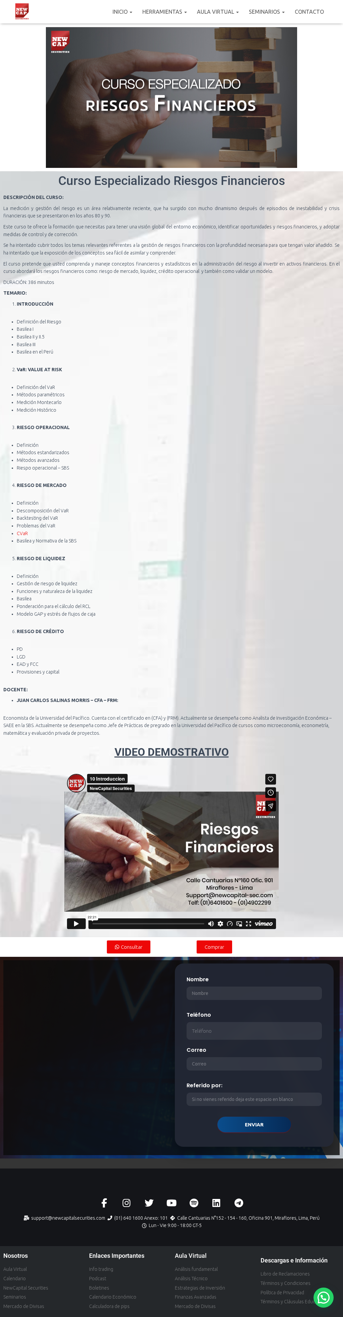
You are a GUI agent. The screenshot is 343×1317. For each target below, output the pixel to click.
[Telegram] (239, 1203)
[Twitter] (149, 1203)
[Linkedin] (216, 1203)
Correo (196, 1050)
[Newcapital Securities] (22, 11)
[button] (130, 12)
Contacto (309, 12)
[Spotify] (194, 1203)
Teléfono (199, 1015)
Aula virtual (216, 12)
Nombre (198, 979)
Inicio (121, 12)
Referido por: (204, 1085)
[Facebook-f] (104, 1203)
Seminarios (265, 12)
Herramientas (163, 12)
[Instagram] (126, 1203)
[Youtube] (171, 1203)
